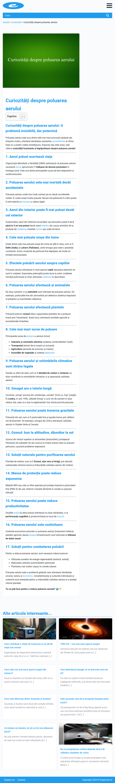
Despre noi (9, 779)
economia (28, 576)
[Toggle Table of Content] (21, 116)
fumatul (26, 201)
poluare (30, 336)
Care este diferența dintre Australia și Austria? (27, 699)
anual (18, 167)
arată (16, 512)
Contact (21, 779)
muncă (60, 516)
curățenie (21, 229)
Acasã (6, 22)
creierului (46, 277)
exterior (45, 225)
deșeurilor (49, 352)
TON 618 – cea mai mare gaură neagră (80, 644)
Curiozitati (16, 22)
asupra (32, 535)
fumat (39, 229)
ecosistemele (58, 141)
